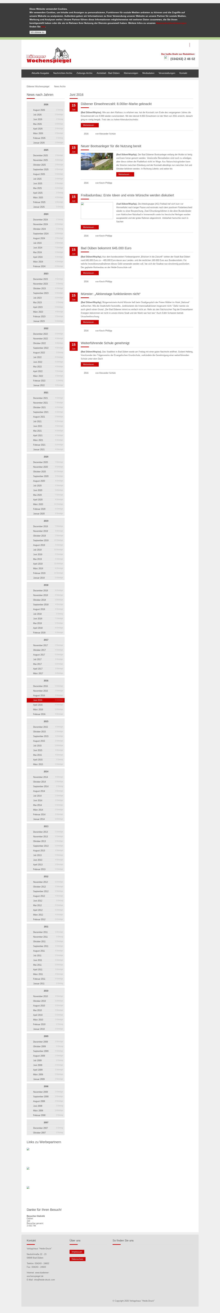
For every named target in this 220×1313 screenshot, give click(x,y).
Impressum (77, 1252)
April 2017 (48, 669)
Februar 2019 (48, 573)
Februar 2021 (48, 445)
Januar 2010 (48, 1029)
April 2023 (48, 307)
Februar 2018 (48, 632)
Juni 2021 (48, 426)
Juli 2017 (48, 659)
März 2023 (48, 312)
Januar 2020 (48, 513)
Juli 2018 (48, 614)
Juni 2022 (48, 362)
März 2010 (48, 1019)
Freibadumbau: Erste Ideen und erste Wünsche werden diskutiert (127, 195)
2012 (46, 876)
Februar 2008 (48, 1115)
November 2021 (48, 403)
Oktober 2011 (48, 941)
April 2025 (48, 193)
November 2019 (48, 531)
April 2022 (48, 371)
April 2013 (48, 864)
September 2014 (48, 786)
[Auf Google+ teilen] (192, 86)
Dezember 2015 (48, 727)
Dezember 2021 (48, 398)
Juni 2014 (48, 800)
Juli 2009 (48, 1060)
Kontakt (183, 73)
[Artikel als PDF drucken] (182, 86)
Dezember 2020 (48, 462)
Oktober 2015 (48, 731)
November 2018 (48, 595)
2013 (46, 826)
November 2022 (48, 338)
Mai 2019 (48, 559)
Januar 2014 (48, 819)
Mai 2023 (48, 302)
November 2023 (48, 284)
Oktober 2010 (48, 1001)
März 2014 (48, 810)
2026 (46, 104)
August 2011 (48, 951)
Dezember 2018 (48, 590)
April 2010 (48, 1015)
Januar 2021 (48, 449)
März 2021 (48, 440)
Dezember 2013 (48, 832)
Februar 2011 (48, 979)
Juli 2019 (48, 550)
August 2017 (48, 655)
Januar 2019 (48, 578)
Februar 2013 (48, 869)
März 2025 (48, 197)
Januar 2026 (48, 143)
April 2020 (48, 499)
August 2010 (48, 1005)
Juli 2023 (48, 298)
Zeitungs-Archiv (84, 73)
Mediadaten (148, 73)
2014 (46, 771)
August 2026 (48, 110)
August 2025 (48, 174)
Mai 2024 (48, 252)
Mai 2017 (48, 664)
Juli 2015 (48, 745)
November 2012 (48, 882)
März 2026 (48, 133)
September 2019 (48, 540)
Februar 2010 (48, 1024)
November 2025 (48, 160)
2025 (46, 150)
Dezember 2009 (48, 1042)
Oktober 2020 (48, 471)
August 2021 (48, 417)
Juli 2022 (48, 357)
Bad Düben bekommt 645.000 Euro (106, 248)
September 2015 (48, 736)
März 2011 (48, 974)
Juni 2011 (48, 960)
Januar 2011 (48, 983)
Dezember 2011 (48, 932)
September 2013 (48, 846)
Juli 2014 (48, 796)
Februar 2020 (48, 509)
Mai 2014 (48, 805)
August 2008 (48, 1101)
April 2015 (48, 759)
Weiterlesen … (89, 124)
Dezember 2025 (48, 155)
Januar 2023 (48, 321)
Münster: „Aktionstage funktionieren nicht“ (111, 294)
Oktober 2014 (48, 782)
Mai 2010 (48, 1010)
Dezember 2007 (48, 1128)
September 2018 (48, 604)
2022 (46, 328)
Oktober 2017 (48, 650)
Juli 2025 (48, 179)
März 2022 (48, 376)
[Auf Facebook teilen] (186, 86)
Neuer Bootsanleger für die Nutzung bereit (111, 146)
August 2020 (48, 481)
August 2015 (48, 741)
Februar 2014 (48, 814)
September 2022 (48, 348)
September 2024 (48, 233)
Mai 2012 (48, 905)
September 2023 (48, 293)
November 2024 (48, 224)
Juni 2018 (48, 618)
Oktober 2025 (48, 165)
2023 (46, 273)
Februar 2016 (48, 714)
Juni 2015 (48, 750)
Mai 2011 (48, 965)
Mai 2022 (48, 366)
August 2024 (48, 238)
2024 (46, 214)
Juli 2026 (48, 114)
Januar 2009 (48, 1079)
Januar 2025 (48, 207)
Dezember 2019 (48, 526)
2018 (46, 585)
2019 (46, 521)
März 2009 (48, 1074)
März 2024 (48, 262)
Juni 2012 (48, 901)
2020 (46, 457)
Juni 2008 (48, 1106)
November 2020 (48, 467)
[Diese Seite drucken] (179, 86)
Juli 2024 (48, 243)
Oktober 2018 (48, 600)
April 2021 (48, 435)
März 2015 (48, 764)
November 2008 (48, 1092)
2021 (46, 392)
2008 (46, 1086)
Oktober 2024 (48, 229)
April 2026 (48, 129)
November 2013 (48, 836)
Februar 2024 (48, 266)
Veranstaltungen (167, 73)
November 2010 (48, 996)
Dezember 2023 (48, 279)
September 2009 (48, 1051)
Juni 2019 (48, 554)
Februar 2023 (48, 316)
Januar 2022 (48, 385)
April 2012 (48, 910)
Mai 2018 (48, 623)
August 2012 (48, 896)
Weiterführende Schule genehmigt (105, 343)
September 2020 (48, 476)
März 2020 (48, 504)
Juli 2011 (48, 955)
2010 (46, 991)
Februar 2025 (48, 202)
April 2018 (48, 628)
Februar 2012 (48, 919)
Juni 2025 (48, 183)
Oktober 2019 (48, 536)
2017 (46, 640)
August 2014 (48, 791)
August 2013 (48, 850)
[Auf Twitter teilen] (189, 86)
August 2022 (48, 352)
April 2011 (48, 969)
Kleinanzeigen (131, 73)
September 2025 (48, 169)
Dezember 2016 (48, 686)
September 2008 (48, 1096)
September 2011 (48, 946)
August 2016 (48, 695)
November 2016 (48, 691)
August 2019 (48, 545)
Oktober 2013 (48, 841)
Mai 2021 (48, 431)
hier (43, 26)
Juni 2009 (48, 1065)
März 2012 (48, 915)
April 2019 (48, 564)
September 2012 (48, 891)
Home (24, 70)
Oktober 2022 (48, 343)
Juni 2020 (48, 490)
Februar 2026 (48, 138)
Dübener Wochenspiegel (38, 86)
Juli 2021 (48, 421)
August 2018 (48, 609)
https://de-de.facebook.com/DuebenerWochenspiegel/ (194, 45)
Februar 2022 (48, 380)
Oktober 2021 (48, 407)
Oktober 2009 (48, 1046)
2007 (46, 1122)
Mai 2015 (48, 755)
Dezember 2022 (48, 334)
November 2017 (48, 645)
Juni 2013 (48, 860)
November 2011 (48, 937)
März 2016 (48, 709)
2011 (46, 926)
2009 (46, 1036)
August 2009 (48, 1056)
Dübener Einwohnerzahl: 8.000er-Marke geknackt (116, 104)
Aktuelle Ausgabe (40, 73)
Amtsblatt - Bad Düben (108, 73)
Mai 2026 (48, 124)
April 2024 (48, 257)
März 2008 (48, 1110)
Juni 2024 (48, 247)
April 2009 (48, 1070)
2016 (46, 680)
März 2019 (48, 568)
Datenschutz (77, 1259)
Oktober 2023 (48, 288)
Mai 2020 (48, 495)
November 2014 (48, 777)
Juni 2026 (48, 119)
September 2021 (48, 412)
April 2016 (48, 705)
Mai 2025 (48, 188)
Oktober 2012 (48, 886)
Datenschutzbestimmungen (171, 23)
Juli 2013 (48, 855)
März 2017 (48, 673)
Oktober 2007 (48, 1132)
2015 (46, 721)
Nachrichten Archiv (62, 73)
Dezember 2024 (48, 219)
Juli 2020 (48, 485)
